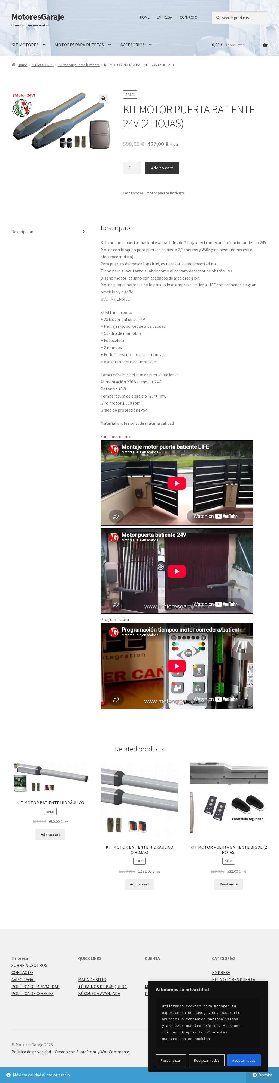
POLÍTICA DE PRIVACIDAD (35, 986)
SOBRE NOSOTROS (29, 965)
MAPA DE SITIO (92, 979)
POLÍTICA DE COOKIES (32, 993)
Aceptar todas (244, 1060)
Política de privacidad (31, 1051)
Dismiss (265, 1075)
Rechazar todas (207, 1060)
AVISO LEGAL (23, 979)
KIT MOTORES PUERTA (233, 979)
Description (22, 231)
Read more (229, 884)
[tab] (50, 232)
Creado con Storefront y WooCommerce (92, 1051)
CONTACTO (189, 17)
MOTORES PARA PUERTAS (79, 44)
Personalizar (171, 1060)
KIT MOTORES (24, 44)
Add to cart (162, 168)
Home (22, 64)
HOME (145, 17)
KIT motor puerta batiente (79, 64)
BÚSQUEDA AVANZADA (99, 993)
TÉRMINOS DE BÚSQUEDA (102, 986)
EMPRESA (164, 17)
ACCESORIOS (132, 44)
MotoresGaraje (37, 16)
